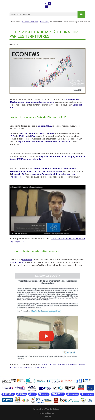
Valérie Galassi (52, 409)
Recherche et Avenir (30, 22)
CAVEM (22, 136)
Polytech (14, 262)
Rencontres (44, 22)
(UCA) (21, 262)
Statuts (47, 417)
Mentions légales (46, 413)
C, (42, 133)
